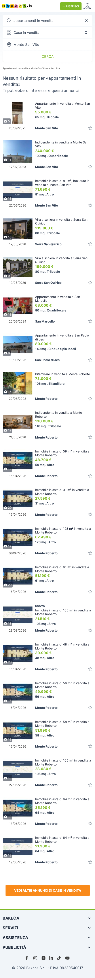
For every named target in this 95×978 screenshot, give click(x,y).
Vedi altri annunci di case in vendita (47, 890)
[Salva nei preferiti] (90, 128)
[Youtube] (67, 958)
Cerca (48, 56)
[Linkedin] (51, 958)
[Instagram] (35, 958)
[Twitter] (43, 958)
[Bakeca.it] (29, 6)
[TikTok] (59, 958)
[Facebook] (27, 958)
